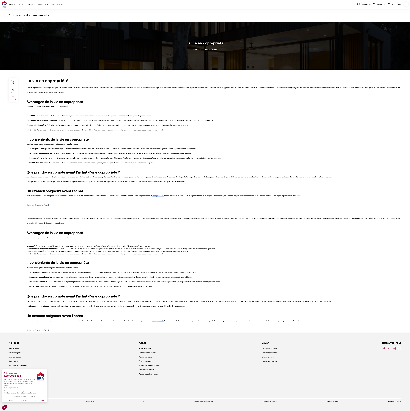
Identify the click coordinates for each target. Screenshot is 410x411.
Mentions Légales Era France (203, 401)
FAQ (144, 401)
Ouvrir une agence (15, 352)
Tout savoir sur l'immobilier (18, 365)
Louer (21, 4)
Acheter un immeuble (146, 370)
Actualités (26, 15)
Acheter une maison (146, 357)
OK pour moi (39, 400)
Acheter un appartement (147, 352)
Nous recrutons (14, 348)
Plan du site (90, 401)
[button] (4, 407)
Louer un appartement (269, 352)
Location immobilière (269, 348)
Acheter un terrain (145, 361)
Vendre (30, 4)
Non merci (9, 400)
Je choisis (24, 400)
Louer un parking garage (270, 361)
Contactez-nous (14, 361)
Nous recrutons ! (58, 4)
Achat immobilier (145, 348)
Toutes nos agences (394, 401)
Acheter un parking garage (148, 374)
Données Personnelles (269, 401)
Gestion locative (42, 4)
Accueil (18, 15)
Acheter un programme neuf (149, 365)
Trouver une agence (15, 357)
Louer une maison (268, 357)
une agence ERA (158, 195)
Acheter (12, 4)
